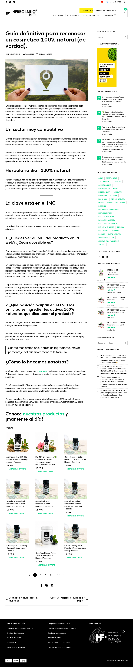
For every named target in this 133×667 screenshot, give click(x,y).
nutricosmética (105, 213)
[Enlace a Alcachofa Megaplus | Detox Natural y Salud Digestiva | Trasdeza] (17, 487)
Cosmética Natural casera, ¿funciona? (23, 599)
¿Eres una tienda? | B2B (91, 15)
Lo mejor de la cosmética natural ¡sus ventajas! (114, 384)
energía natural (118, 199)
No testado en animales (108, 210)
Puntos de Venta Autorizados (59, 642)
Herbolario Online (105, 11)
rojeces (101, 234)
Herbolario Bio (13, 54)
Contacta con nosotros (57, 633)
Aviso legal (11, 642)
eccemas (113, 196)
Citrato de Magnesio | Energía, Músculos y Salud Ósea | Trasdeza (75, 548)
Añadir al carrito (17, 469)
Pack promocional (106, 217)
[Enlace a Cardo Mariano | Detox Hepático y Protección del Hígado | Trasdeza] (75, 443)
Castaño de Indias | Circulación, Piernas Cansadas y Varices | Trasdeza (73, 505)
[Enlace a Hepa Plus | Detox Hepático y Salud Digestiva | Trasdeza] (46, 487)
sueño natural (114, 234)
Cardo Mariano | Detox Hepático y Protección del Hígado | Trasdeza (75, 459)
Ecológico (103, 199)
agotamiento (104, 182)
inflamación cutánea (116, 203)
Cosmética (86, 11)
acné (100, 178)
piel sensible (103, 231)
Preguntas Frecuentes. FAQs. (59, 624)
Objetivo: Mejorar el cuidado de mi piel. (67, 599)
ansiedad (117, 182)
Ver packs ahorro (73, 15)
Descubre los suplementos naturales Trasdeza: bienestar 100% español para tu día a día (114, 159)
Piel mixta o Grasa (106, 227)
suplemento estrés (106, 238)
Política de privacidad (15, 633)
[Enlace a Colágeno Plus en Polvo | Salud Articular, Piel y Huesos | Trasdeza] (46, 536)
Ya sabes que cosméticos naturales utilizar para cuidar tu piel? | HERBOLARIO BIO (112, 379)
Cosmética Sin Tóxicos (108, 189)
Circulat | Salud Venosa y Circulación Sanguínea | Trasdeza (16, 548)
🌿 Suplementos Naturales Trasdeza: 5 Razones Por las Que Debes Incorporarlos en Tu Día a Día (114, 115)
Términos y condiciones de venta (20, 628)
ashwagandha (104, 185)
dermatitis (118, 192)
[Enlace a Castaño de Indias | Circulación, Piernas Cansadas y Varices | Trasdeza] (75, 487)
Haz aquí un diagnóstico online (60, 647)
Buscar (125, 343)
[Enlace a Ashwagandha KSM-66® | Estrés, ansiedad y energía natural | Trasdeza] (17, 443)
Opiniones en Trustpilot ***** (18, 647)
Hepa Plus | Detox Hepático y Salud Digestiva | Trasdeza (44, 503)
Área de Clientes (54, 638)
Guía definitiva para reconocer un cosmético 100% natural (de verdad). (45, 39)
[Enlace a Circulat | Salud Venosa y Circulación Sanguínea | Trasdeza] (17, 532)
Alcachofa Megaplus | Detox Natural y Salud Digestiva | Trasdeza (15, 503)
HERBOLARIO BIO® (120, 660)
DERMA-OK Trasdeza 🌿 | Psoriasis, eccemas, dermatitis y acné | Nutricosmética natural (46, 461)
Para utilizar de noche (108, 224)
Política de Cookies (14, 638)
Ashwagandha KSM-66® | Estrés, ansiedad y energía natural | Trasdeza (17, 459)
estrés (101, 203)
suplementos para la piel (108, 241)
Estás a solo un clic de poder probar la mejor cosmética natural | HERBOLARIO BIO (114, 368)
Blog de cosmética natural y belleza (62, 628)
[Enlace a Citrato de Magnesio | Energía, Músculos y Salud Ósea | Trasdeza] (75, 532)
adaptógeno (111, 178)
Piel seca (120, 227)
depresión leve (104, 192)
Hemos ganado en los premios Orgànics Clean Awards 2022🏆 (113, 360)
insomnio (102, 206)
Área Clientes (116, 2)
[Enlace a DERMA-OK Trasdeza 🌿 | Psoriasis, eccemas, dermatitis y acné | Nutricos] (46, 443)
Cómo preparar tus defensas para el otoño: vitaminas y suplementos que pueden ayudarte (113, 100)
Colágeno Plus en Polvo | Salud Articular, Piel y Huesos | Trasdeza (45, 555)
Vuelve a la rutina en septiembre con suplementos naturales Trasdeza (114, 129)
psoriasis (115, 231)
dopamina (102, 196)
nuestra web (42, 371)
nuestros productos (43, 414)
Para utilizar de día (106, 220)
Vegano (101, 245)
